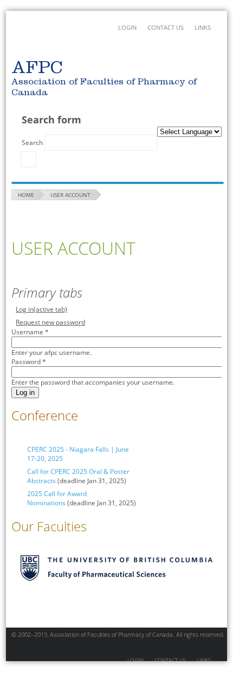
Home (26, 195)
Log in (41, 309)
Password (28, 361)
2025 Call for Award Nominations (57, 498)
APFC (36, 38)
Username (30, 332)
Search (33, 142)
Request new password (50, 322)
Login (127, 27)
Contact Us (165, 27)
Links (203, 27)
